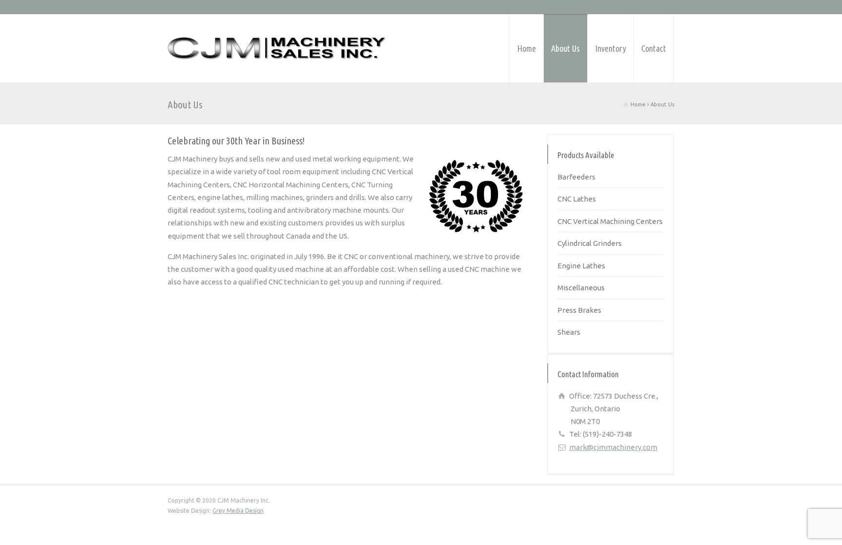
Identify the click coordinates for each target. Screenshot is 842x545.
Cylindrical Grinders (589, 243)
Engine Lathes (581, 266)
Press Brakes (579, 310)
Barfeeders (576, 177)
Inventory (610, 48)
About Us (565, 48)
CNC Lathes (576, 199)
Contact (653, 48)
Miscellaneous (581, 287)
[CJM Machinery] (277, 48)
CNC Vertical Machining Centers (610, 221)
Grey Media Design (238, 510)
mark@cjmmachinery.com (613, 447)
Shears (568, 332)
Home (526, 48)
